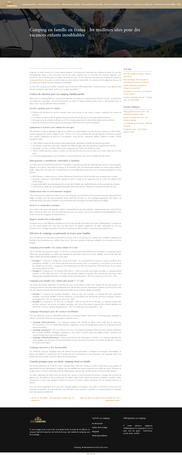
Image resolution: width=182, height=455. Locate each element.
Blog (178, 4)
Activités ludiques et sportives (48, 4)
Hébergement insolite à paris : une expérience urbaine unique (136, 112)
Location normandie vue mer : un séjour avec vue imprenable (137, 98)
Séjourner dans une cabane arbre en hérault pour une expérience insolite (99, 399)
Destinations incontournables (165, 4)
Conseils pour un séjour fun (142, 4)
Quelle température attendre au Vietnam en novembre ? (135, 86)
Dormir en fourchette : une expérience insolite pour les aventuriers (52, 399)
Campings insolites (29, 4)
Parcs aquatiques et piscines (92, 4)
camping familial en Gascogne (41, 80)
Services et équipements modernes (117, 4)
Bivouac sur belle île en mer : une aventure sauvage (135, 118)
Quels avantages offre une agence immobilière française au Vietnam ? (136, 80)
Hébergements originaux (71, 4)
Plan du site (91, 453)
